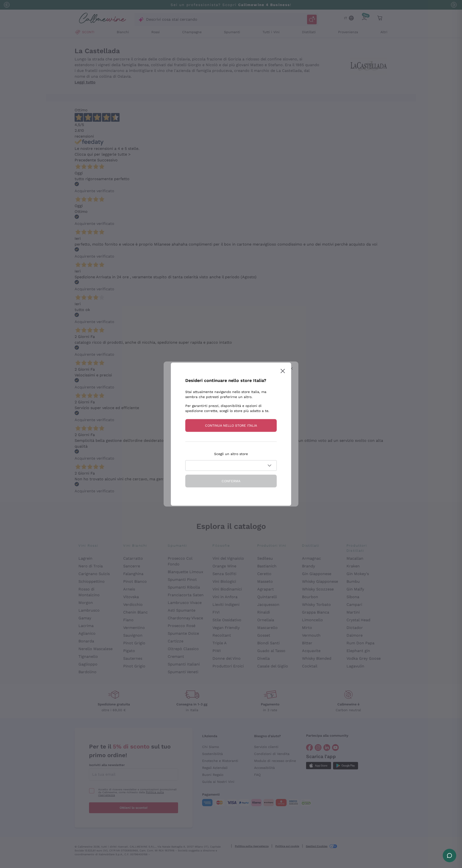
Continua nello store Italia (231, 425)
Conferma (231, 481)
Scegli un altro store (231, 454)
